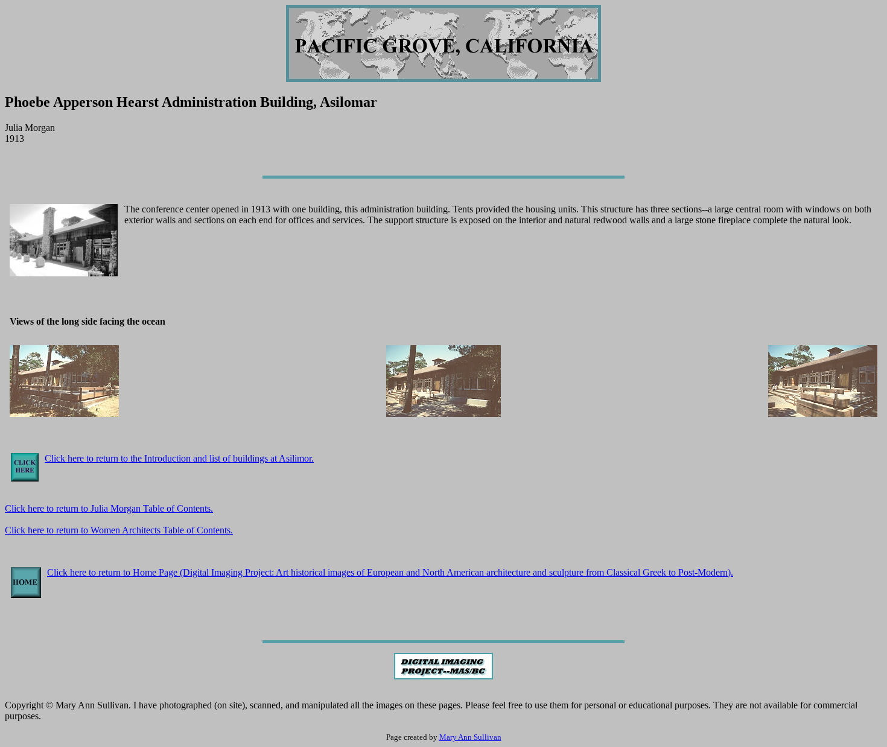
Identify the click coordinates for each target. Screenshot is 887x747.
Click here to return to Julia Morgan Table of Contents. (109, 508)
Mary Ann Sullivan (470, 737)
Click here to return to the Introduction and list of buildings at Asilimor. (179, 458)
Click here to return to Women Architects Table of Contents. (119, 530)
